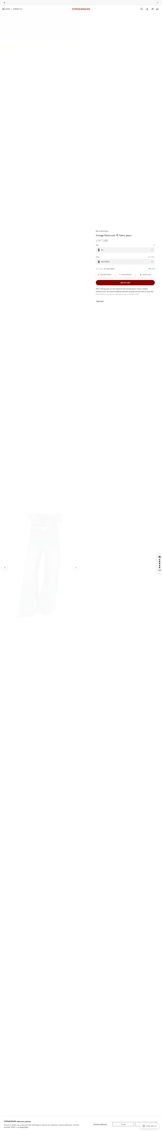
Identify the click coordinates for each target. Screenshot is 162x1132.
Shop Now (89, 2)
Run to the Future (102, 231)
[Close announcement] (157, 2)
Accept (123, 1124)
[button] (141, 9)
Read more (100, 301)
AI (157, 9)
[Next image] (76, 567)
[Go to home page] (81, 9)
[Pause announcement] (4, 2)
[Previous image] (4, 567)
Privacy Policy (24, 1127)
